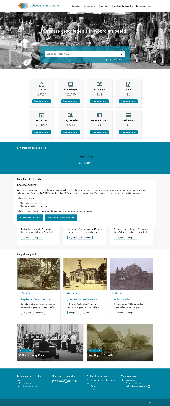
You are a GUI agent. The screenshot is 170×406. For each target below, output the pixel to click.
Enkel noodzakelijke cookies (61, 217)
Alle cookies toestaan (30, 217)
